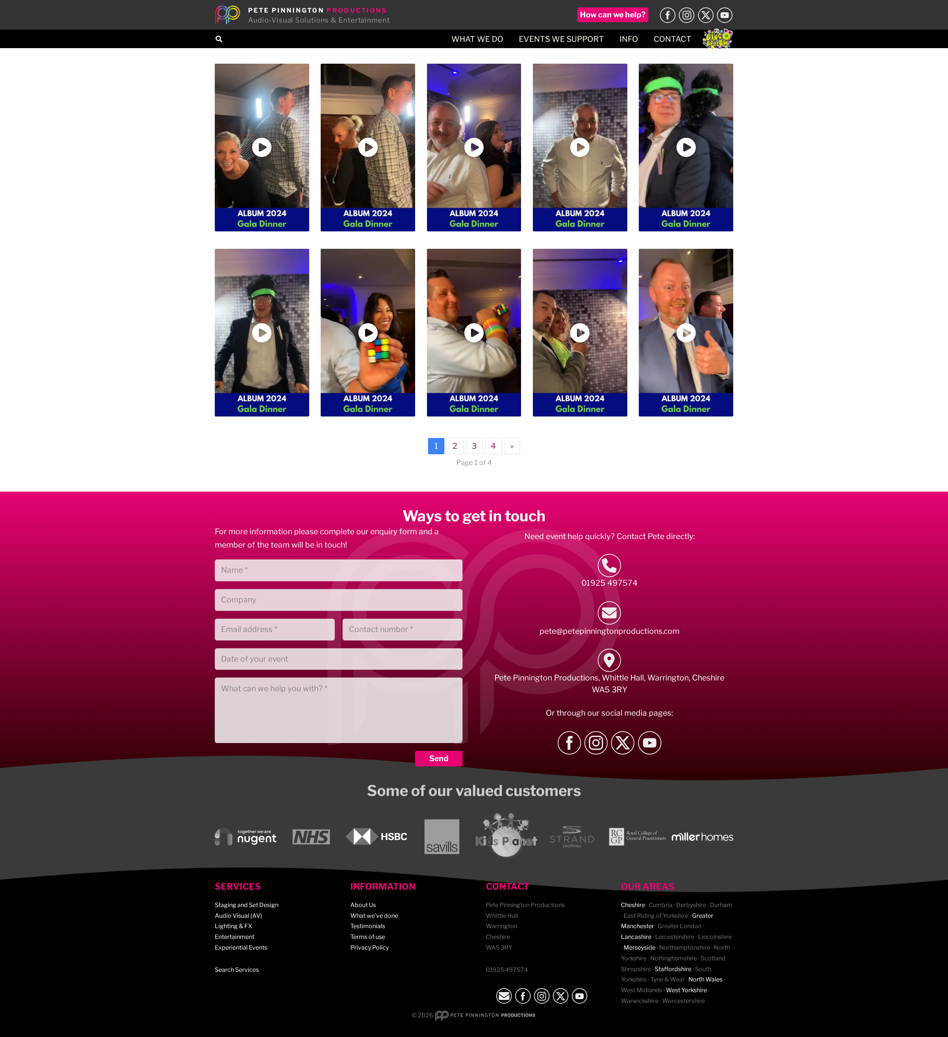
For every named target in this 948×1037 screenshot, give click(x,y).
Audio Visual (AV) (238, 915)
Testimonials (367, 926)
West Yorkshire (686, 990)
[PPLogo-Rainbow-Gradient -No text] (228, 15)
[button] (218, 39)
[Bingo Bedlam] (717, 39)
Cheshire (633, 905)
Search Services (237, 969)
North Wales (705, 979)
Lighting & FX (233, 926)
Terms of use (367, 936)
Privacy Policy (369, 947)
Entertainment (234, 936)
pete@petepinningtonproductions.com (610, 631)
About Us (363, 905)
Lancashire (636, 936)
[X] (706, 15)
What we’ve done (374, 915)
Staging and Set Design (246, 905)
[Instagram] (686, 15)
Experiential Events (241, 947)
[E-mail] (609, 613)
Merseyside (639, 947)
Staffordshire (673, 969)
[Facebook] (667, 15)
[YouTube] (724, 15)
